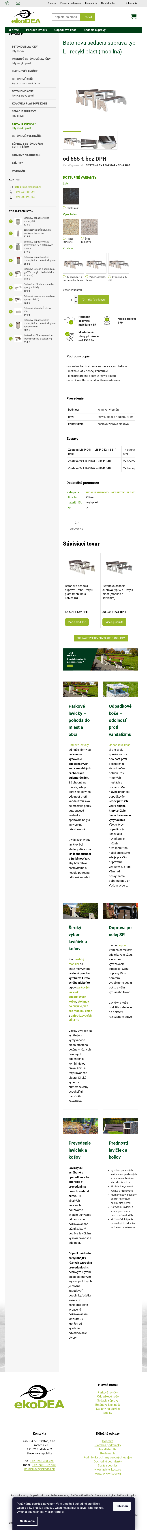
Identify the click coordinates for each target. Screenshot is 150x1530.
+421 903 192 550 (24, 196)
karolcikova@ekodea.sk (27, 186)
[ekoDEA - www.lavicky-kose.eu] (39, 1397)
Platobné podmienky (70, 3)
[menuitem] (13, 30)
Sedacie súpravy (107, 1400)
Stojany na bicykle (26, 155)
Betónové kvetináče (107, 1404)
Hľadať (87, 17)
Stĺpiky (17, 163)
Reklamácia (91, 3)
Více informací (54, 1512)
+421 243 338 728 (24, 192)
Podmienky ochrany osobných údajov (108, 1457)
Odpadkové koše (119, 745)
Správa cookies (108, 1465)
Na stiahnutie (108, 3)
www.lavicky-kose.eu (107, 1469)
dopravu (123, 945)
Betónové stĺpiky (126, 1495)
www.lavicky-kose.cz (108, 1473)
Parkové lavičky (79, 745)
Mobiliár (18, 170)
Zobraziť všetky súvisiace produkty (101, 638)
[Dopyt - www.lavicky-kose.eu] (100, 659)
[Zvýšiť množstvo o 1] (76, 297)
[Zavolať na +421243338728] (10, 3)
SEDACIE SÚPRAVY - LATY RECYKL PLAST (110, 492)
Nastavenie (27, 1521)
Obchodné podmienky (108, 1461)
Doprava (52, 3)
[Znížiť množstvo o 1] (76, 302)
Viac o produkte (77, 622)
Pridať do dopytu (96, 299)
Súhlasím (122, 1506)
